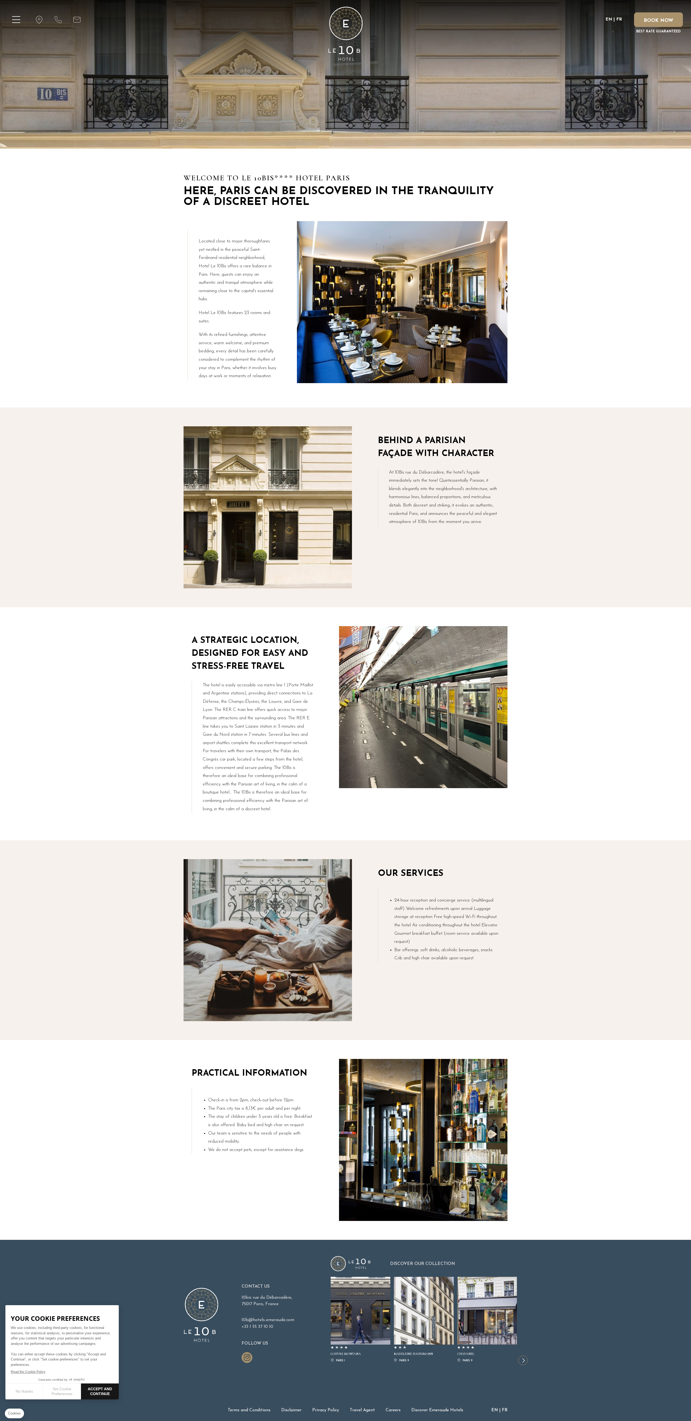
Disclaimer (291, 1410)
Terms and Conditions (249, 1410)
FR (619, 19)
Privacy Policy (325, 1410)
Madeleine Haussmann (423, 1320)
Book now (658, 20)
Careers (393, 1410)
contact (58, 20)
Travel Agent (362, 1410)
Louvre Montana (360, 1320)
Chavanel (487, 1320)
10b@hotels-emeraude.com (268, 1320)
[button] (523, 1360)
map (39, 20)
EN (608, 19)
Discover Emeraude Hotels (437, 1410)
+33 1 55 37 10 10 (257, 1327)
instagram (247, 1357)
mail (77, 20)
